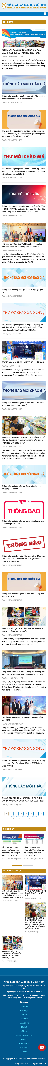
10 (19, 818)
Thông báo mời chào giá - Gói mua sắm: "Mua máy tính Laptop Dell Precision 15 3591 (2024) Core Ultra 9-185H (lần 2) (23, 559)
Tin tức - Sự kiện (13, 871)
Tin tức (24, 1015)
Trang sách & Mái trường (24, 1035)
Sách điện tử (24, 1023)
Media (24, 1031)
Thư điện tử (24, 1043)
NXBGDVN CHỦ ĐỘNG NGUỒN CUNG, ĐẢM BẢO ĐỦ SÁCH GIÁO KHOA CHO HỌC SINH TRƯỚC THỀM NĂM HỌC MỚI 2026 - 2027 (23, 440)
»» (34, 818)
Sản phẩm (24, 1019)
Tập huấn (24, 1027)
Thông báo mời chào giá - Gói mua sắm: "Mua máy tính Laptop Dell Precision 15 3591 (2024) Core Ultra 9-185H (23, 763)
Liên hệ (24, 1052)
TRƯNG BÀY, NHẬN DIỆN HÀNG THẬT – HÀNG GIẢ (23, 362)
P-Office (24, 1048)
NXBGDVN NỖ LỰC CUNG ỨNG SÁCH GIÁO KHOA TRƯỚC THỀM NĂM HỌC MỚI (12, 954)
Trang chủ (24, 1006)
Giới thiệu (24, 1010)
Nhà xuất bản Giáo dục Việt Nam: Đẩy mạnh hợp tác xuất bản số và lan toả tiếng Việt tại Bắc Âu (12, 894)
